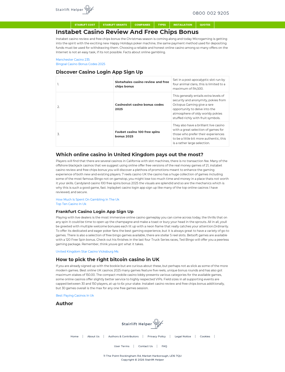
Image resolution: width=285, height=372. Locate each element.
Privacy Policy (157, 336)
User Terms (121, 346)
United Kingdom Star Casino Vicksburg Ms (87, 251)
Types (162, 25)
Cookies (205, 336)
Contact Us (145, 346)
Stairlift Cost (85, 25)
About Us (93, 336)
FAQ (164, 346)
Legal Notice (183, 336)
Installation (183, 25)
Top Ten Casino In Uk (71, 204)
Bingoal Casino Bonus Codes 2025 (80, 64)
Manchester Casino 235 (73, 59)
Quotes (205, 25)
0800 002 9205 (211, 13)
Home (75, 336)
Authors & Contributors (123, 336)
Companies (142, 25)
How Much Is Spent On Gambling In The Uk (87, 199)
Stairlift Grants (115, 25)
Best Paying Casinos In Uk (75, 295)
